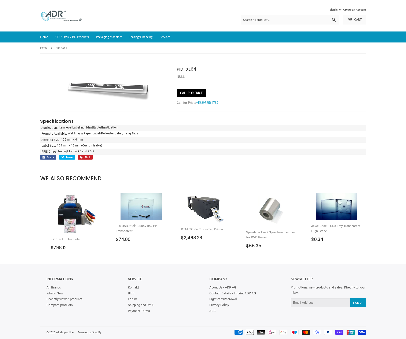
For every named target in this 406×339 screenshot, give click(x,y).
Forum (132, 299)
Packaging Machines (109, 37)
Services (165, 37)
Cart (357, 19)
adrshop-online (65, 332)
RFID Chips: (49, 151)
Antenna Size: (50, 139)
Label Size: (48, 145)
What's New (55, 293)
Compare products (60, 305)
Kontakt (133, 287)
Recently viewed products (64, 299)
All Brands (54, 287)
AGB (212, 311)
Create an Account (354, 9)
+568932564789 (207, 103)
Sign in (333, 9)
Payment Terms (139, 311)
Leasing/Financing (140, 37)
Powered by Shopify (89, 332)
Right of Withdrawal (223, 299)
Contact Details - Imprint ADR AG (232, 293)
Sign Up (358, 302)
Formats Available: (54, 133)
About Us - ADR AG (222, 287)
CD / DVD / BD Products (72, 37)
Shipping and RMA (141, 305)
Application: (49, 127)
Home (44, 37)
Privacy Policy (219, 305)
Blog (131, 293)
